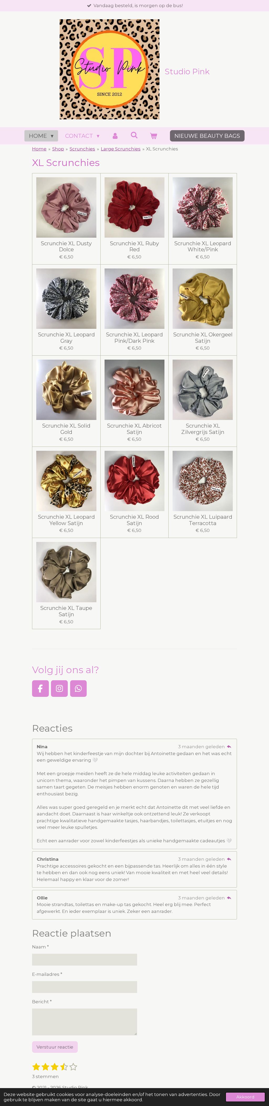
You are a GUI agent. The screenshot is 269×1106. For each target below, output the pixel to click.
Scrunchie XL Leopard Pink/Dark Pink (134, 337)
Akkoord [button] (245, 1096)
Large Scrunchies (121, 148)
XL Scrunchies (162, 148)
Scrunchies (82, 148)
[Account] (115, 136)
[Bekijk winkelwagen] (153, 136)
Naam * (40, 947)
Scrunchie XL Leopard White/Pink (202, 246)
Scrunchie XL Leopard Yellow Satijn (66, 520)
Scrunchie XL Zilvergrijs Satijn (202, 429)
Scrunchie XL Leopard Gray (66, 337)
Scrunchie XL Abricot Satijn (134, 429)
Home (39, 148)
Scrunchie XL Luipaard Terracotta (202, 520)
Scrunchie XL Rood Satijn (134, 520)
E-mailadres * (47, 974)
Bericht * (42, 1001)
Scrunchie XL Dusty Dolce (66, 246)
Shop (58, 148)
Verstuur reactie (55, 1047)
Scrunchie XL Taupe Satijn (66, 611)
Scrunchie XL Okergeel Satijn (202, 337)
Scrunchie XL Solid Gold (66, 429)
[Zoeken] (134, 135)
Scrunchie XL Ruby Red (134, 246)
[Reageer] (229, 746)
